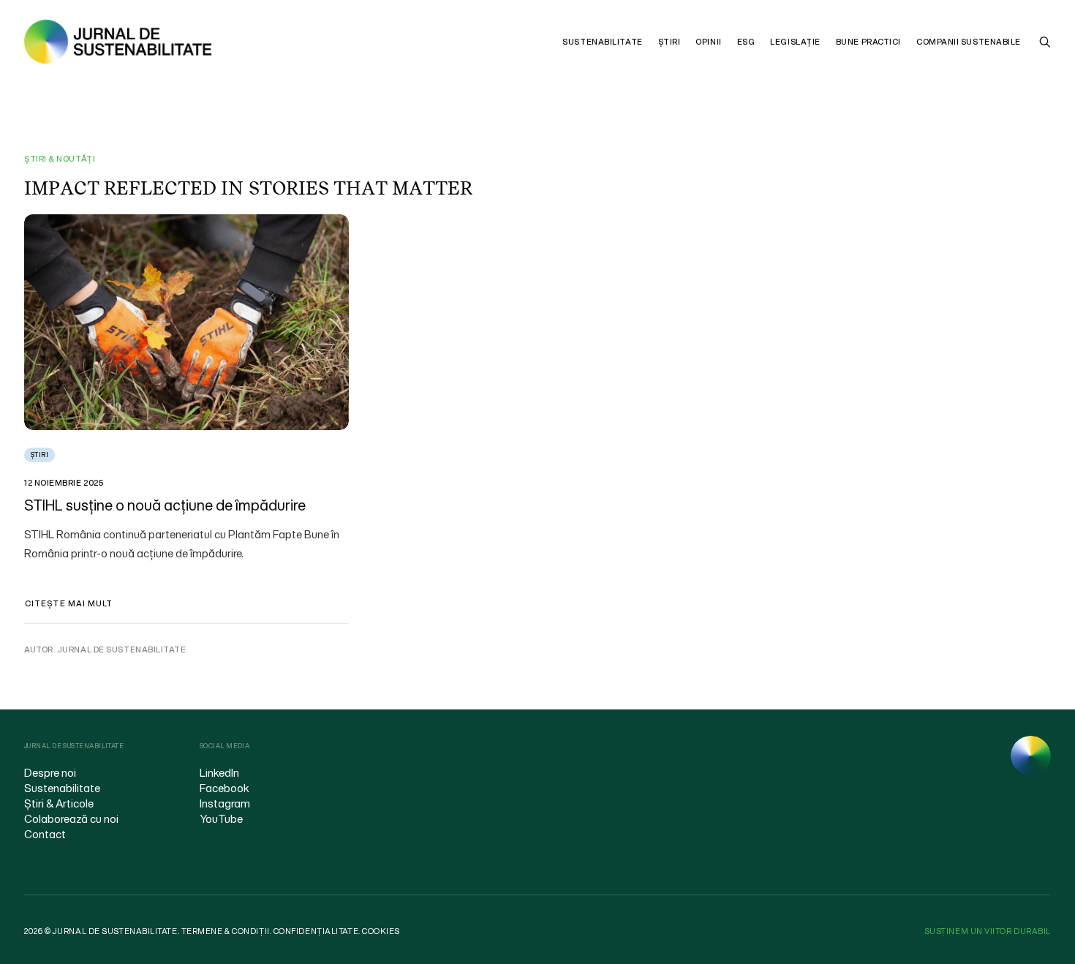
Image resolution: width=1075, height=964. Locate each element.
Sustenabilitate (602, 42)
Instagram (225, 803)
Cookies (381, 931)
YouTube (221, 818)
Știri (669, 42)
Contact (45, 834)
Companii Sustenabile (968, 42)
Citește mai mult (69, 603)
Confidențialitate (316, 931)
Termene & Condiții (225, 931)
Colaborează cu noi (71, 818)
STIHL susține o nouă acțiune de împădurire (165, 505)
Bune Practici (868, 42)
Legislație (795, 42)
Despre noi (50, 772)
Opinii (708, 42)
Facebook (224, 788)
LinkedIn (219, 772)
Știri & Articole (59, 803)
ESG (746, 42)
